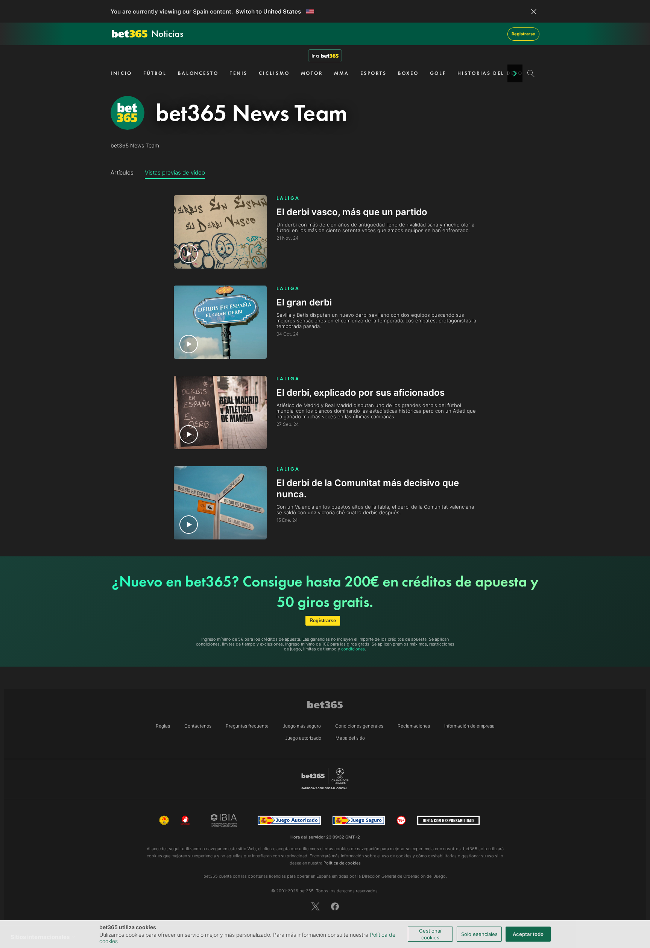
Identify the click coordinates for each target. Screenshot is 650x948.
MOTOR (312, 73)
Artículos (122, 172)
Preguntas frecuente (247, 726)
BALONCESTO (198, 73)
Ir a (315, 55)
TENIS (239, 73)
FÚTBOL (154, 73)
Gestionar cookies (430, 934)
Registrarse (523, 33)
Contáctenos (197, 726)
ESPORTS (373, 73)
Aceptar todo (528, 934)
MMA (341, 73)
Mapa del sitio (350, 738)
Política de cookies (342, 863)
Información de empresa (469, 726)
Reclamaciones (414, 726)
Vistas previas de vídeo (175, 172)
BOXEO (408, 73)
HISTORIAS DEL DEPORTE (495, 73)
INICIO (121, 73)
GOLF (438, 73)
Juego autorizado (303, 738)
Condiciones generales (359, 726)
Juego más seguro (302, 726)
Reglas (163, 726)
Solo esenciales (479, 934)
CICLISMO (274, 73)
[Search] (530, 73)
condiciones (353, 649)
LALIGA (287, 198)
